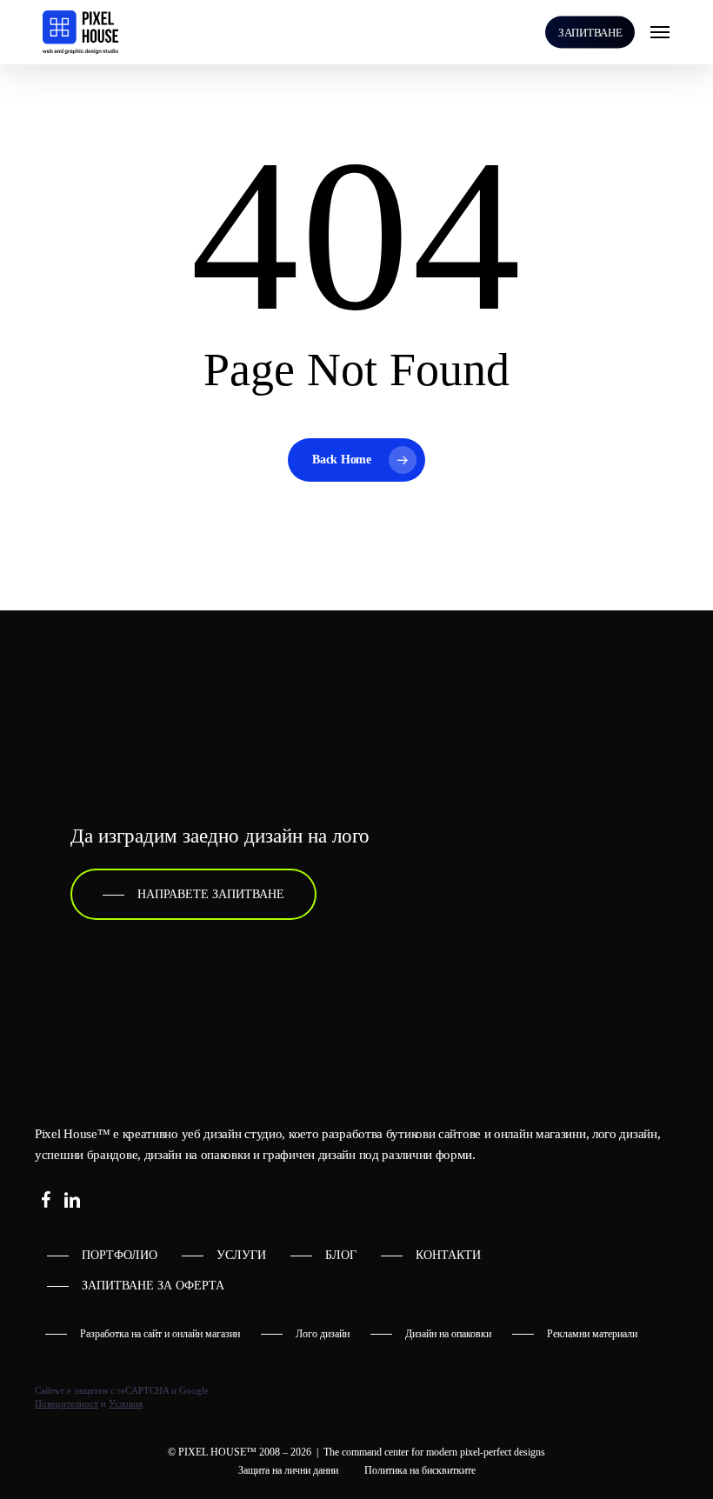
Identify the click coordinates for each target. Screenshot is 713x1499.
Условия (126, 1403)
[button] (660, 32)
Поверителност (66, 1403)
